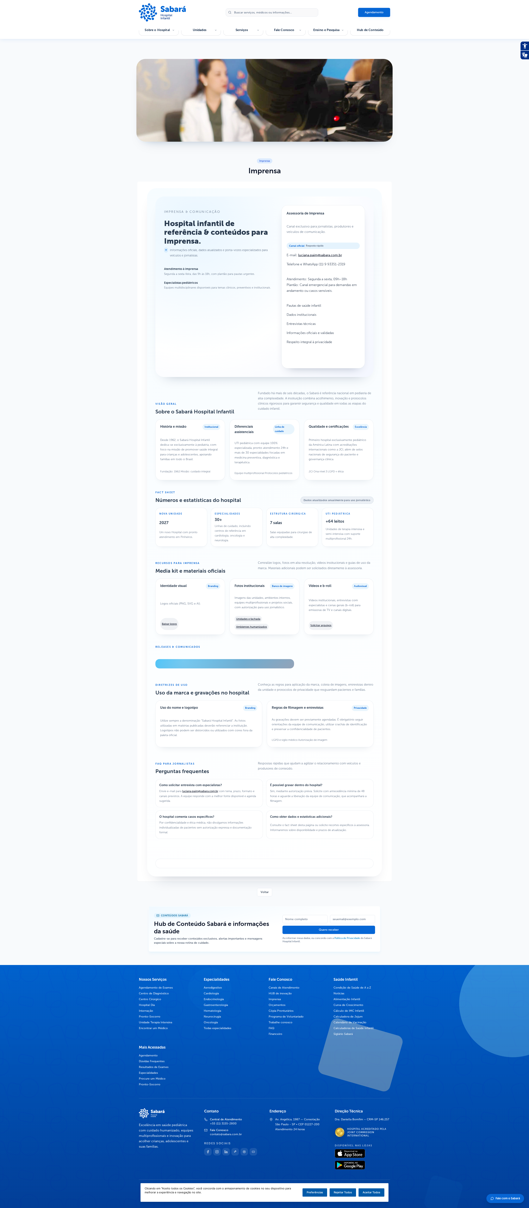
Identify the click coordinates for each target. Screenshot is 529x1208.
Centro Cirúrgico (150, 999)
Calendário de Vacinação (350, 1022)
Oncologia (211, 1022)
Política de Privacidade (347, 938)
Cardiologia (211, 993)
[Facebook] (208, 1151)
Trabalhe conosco (280, 1022)
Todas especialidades (217, 1028)
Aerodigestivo (213, 987)
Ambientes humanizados (251, 626)
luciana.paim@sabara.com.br (320, 255)
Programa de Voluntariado (286, 1016)
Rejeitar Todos (343, 1192)
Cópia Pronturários (281, 1011)
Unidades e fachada (248, 618)
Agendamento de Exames (156, 987)
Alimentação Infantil (347, 999)
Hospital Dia (147, 1005)
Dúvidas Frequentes (151, 1061)
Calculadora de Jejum (348, 1016)
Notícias (339, 993)
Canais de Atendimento (284, 987)
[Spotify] (244, 1151)
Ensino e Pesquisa (326, 30)
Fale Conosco (284, 30)
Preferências (315, 1192)
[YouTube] (253, 1151)
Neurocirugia (212, 1016)
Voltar (265, 892)
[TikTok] (235, 1151)
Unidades (199, 30)
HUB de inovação (280, 993)
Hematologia (212, 1011)
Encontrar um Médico (153, 1028)
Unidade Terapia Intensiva (155, 1022)
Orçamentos (277, 1005)
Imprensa (275, 999)
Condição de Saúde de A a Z (352, 987)
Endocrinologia (214, 999)
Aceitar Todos (371, 1192)
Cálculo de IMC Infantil (349, 1011)
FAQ (271, 1028)
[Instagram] (217, 1151)
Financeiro (275, 1034)
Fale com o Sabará (508, 1198)
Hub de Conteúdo (370, 30)
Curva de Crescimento (348, 1005)
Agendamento (374, 12)
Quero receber (329, 929)
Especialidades (148, 1073)
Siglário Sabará (343, 1034)
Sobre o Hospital (157, 30)
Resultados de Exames (153, 1067)
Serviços (242, 30)
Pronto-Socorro (149, 1016)
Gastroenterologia (216, 1005)
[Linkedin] (226, 1151)
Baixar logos (169, 623)
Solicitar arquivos (320, 625)
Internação (146, 1011)
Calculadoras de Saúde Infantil (354, 1028)
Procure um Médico (152, 1078)
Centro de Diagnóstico (154, 993)
